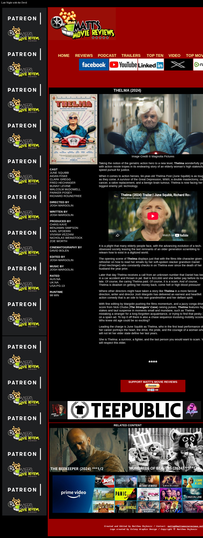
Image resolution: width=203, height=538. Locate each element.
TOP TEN (155, 55)
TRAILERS (131, 55)
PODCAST (107, 55)
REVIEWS (84, 55)
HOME (63, 55)
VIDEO (174, 55)
